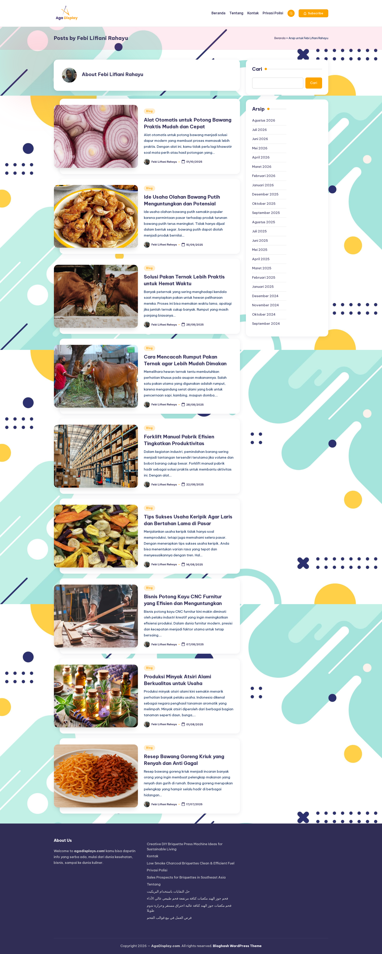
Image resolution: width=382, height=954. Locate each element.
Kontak (152, 856)
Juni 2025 (260, 240)
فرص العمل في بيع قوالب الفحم (169, 917)
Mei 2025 (259, 250)
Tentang (154, 884)
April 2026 (261, 157)
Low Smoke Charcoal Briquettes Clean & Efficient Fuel (190, 863)
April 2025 (261, 259)
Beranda (280, 38)
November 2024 (265, 305)
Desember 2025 (265, 194)
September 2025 (266, 213)
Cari (257, 69)
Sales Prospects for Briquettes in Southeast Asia (186, 877)
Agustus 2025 (263, 222)
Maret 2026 (261, 166)
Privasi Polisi (157, 870)
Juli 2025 (259, 231)
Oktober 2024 (264, 314)
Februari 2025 (263, 277)
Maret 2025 (261, 268)
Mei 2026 (259, 148)
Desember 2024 (265, 296)
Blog (149, 111)
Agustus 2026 (263, 120)
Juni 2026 (260, 139)
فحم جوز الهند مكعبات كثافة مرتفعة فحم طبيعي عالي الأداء (187, 898)
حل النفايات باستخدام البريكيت (168, 891)
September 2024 (266, 324)
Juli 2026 (259, 130)
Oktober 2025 (264, 203)
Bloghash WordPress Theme (237, 946)
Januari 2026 (263, 185)
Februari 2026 (263, 176)
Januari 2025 (263, 287)
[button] (313, 13)
